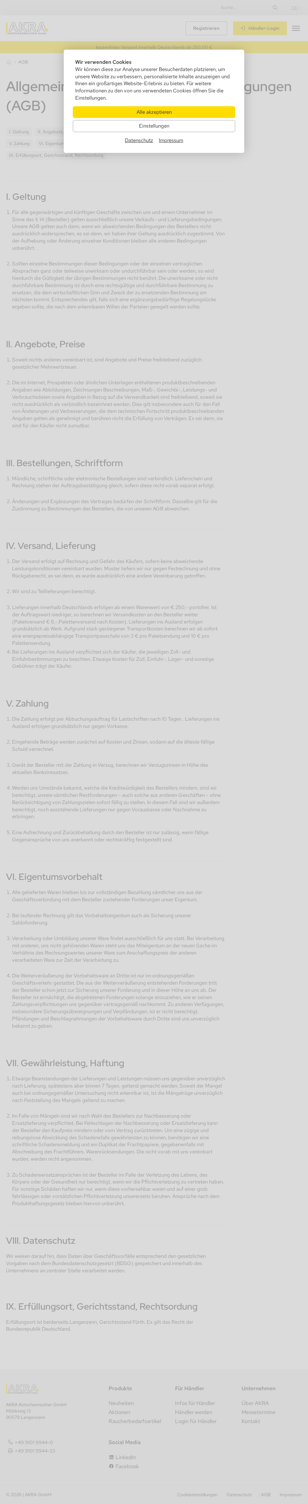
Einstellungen (154, 125)
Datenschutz (139, 140)
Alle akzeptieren (154, 112)
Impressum (171, 140)
